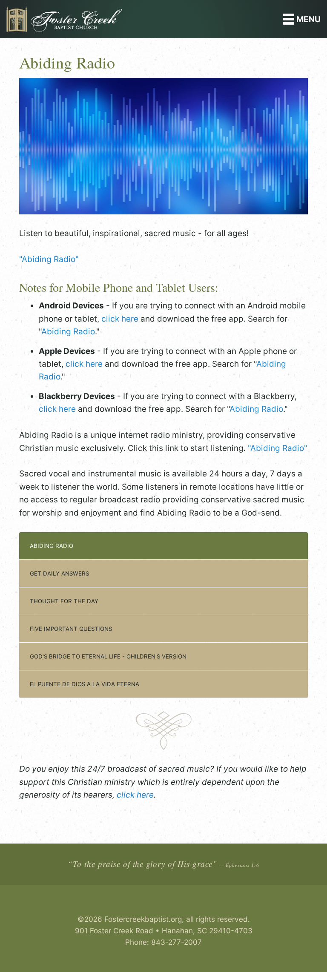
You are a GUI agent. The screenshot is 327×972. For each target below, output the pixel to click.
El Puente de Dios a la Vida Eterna (84, 684)
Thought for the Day (64, 601)
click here (119, 319)
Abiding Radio (68, 331)
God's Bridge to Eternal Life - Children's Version (108, 656)
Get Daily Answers (59, 573)
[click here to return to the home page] (122, 19)
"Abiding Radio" (49, 259)
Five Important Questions (71, 628)
